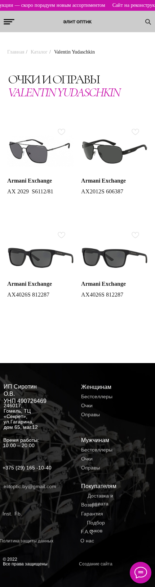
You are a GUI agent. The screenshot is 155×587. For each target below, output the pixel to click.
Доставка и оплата (100, 499)
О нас (87, 541)
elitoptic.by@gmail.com (30, 486)
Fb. (18, 514)
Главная (15, 52)
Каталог (39, 52)
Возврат (90, 505)
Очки (87, 405)
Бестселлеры (96, 396)
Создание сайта (95, 564)
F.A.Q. (88, 532)
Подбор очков (96, 526)
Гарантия (92, 514)
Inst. (7, 514)
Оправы (90, 414)
